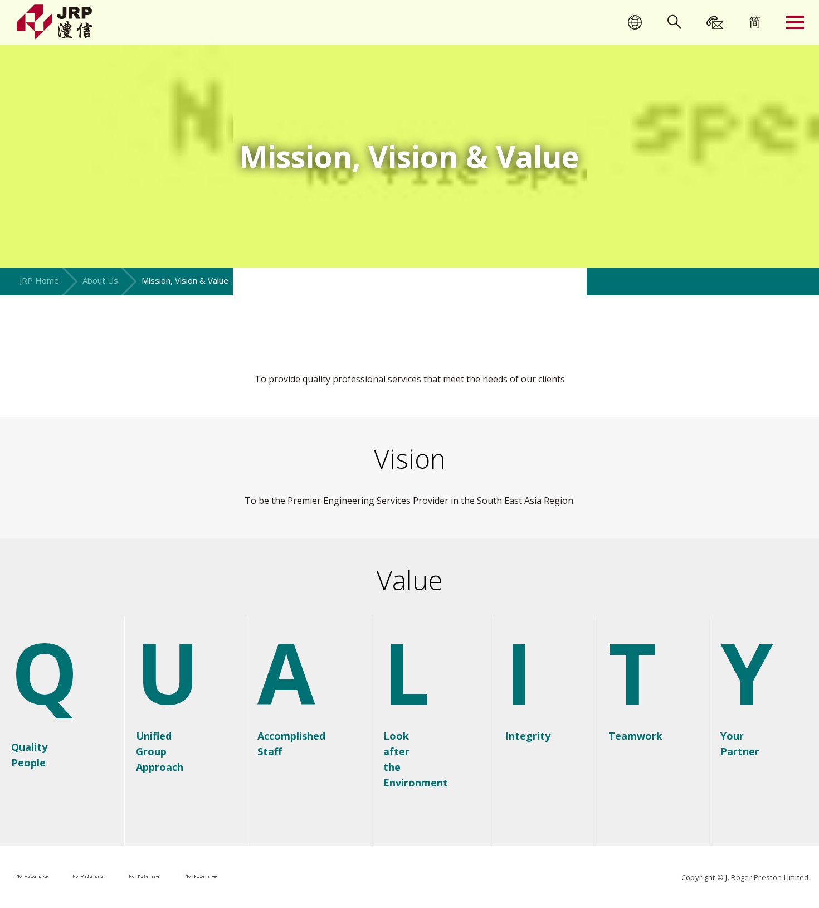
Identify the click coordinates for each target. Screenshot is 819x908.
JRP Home (39, 280)
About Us (100, 280)
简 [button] (755, 21)
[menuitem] (755, 21)
